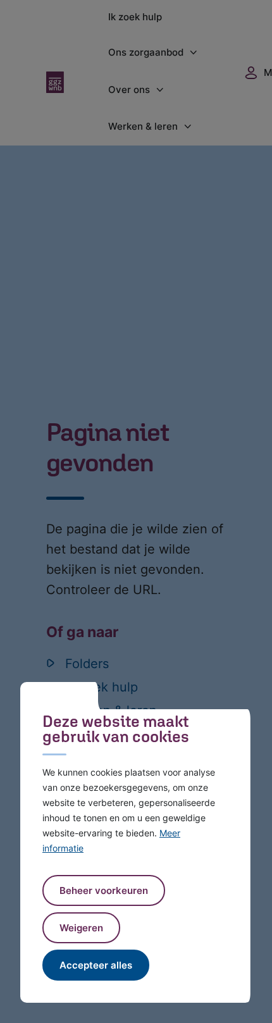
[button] (81, 927)
